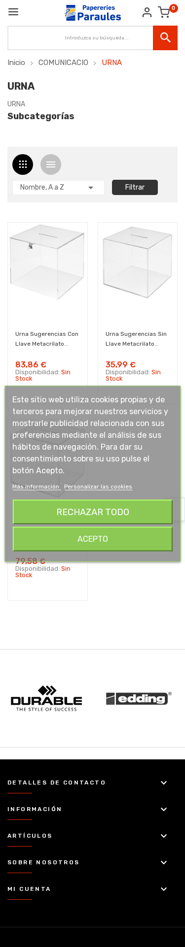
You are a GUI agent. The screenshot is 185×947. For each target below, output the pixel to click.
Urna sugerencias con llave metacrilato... (46, 338)
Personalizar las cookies (98, 486)
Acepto (92, 538)
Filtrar (135, 187)
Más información (36, 486)
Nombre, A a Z (58, 188)
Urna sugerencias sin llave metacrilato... (136, 338)
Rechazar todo (92, 511)
